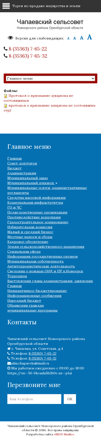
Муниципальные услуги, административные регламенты (47, 190)
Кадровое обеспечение (27, 241)
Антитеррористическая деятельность (41, 266)
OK (70, 399)
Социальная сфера (23, 251)
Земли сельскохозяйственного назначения (45, 246)
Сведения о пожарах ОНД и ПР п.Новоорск (45, 271)
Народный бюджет (24, 300)
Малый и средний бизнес (30, 232)
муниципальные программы (32, 310)
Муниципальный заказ (27, 178)
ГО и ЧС (14, 207)
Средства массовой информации (36, 197)
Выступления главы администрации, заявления (50, 281)
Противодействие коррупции (34, 217)
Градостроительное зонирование (37, 222)
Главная (14, 158)
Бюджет (14, 168)
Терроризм (17, 276)
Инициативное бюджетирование (37, 290)
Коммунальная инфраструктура (35, 202)
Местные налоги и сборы (29, 237)
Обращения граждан (25, 305)
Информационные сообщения (34, 295)
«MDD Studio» (64, 434)
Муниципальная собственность (35, 261)
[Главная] (50, 25)
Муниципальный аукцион (31, 183)
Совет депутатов (22, 163)
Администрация (21, 173)
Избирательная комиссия (29, 227)
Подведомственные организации (37, 212)
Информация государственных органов (42, 256)
